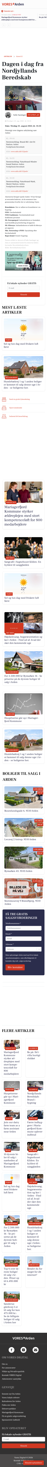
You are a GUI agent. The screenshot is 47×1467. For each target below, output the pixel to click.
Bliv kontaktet (15, 967)
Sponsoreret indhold (11, 1420)
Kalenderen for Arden (11, 1401)
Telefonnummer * (13, 923)
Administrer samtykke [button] (11, 1379)
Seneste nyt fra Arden (11, 1394)
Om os (5, 1364)
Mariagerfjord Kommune (12, 1412)
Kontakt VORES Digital (12, 1375)
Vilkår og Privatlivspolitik (13, 1371)
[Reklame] (23, 261)
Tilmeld (23, 294)
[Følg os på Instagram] (24, 1350)
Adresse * (10, 944)
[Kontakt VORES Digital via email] (36, 1350)
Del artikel (32, 115)
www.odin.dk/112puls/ (19, 151)
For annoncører (8, 1368)
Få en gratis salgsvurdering (14, 1416)
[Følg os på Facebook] (12, 1350)
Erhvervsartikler (9, 1408)
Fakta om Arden (9, 1405)
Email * (9, 934)
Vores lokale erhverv (11, 1397)
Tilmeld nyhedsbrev (33, 1463)
